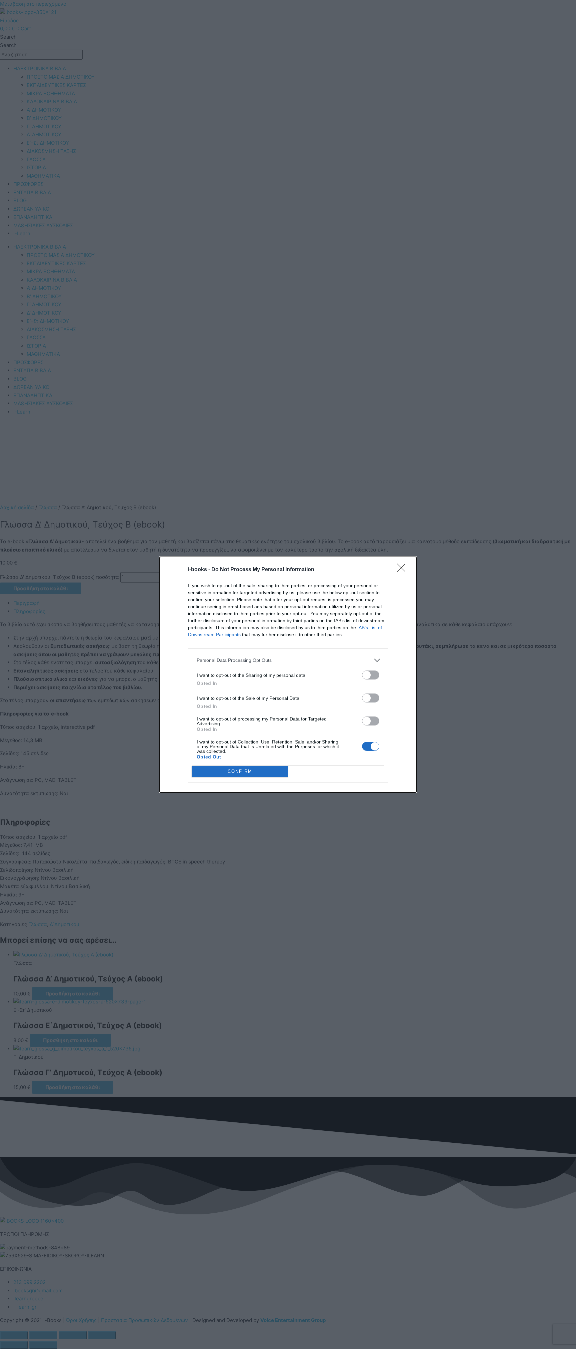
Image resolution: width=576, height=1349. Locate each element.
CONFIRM (240, 771)
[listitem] (288, 660)
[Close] (403, 570)
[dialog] (288, 674)
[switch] (370, 675)
